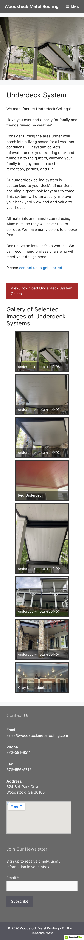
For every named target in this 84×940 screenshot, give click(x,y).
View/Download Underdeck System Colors (41, 291)
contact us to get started (40, 268)
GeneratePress (42, 933)
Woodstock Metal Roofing (31, 6)
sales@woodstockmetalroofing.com (37, 735)
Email (12, 878)
